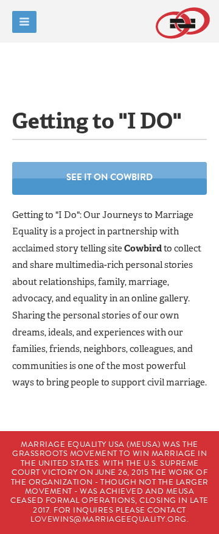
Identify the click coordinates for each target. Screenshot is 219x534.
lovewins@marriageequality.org (108, 519)
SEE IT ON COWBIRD (109, 177)
